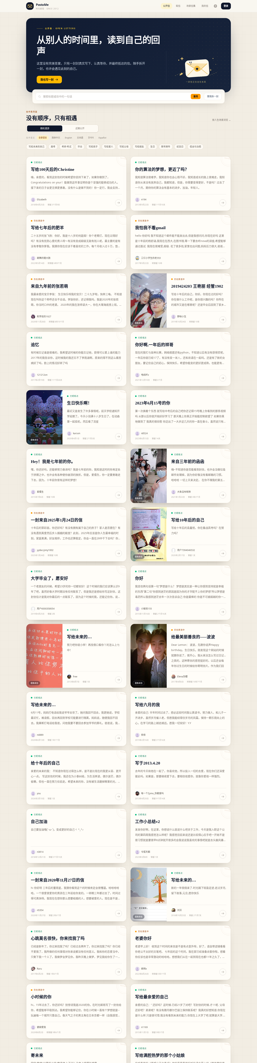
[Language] (215, 6)
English (68, 137)
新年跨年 (165, 146)
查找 (195, 96)
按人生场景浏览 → (221, 120)
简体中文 (56, 137)
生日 (152, 146)
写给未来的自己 (36, 146)
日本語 (80, 137)
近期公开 (79, 128)
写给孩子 (93, 146)
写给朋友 (139, 146)
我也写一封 (47, 79)
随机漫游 (44, 128)
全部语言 (43, 137)
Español (102, 137)
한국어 (91, 137)
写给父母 (123, 146)
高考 (53, 146)
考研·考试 (66, 146)
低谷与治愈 (195, 146)
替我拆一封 (212, 96)
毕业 (80, 146)
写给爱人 (108, 146)
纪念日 (180, 146)
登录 (226, 6)
